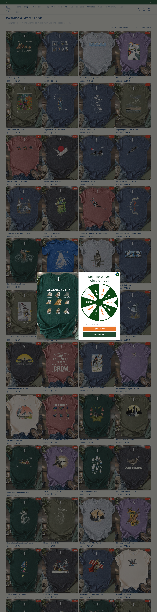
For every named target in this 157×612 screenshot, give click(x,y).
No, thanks (99, 334)
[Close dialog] (117, 274)
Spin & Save (99, 329)
